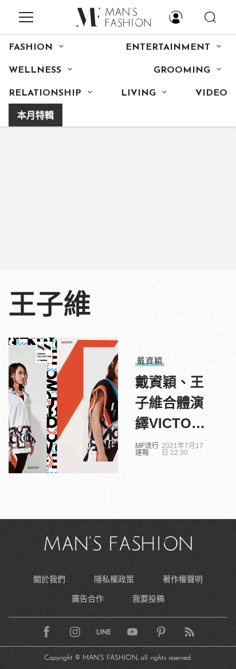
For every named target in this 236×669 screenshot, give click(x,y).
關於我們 (49, 579)
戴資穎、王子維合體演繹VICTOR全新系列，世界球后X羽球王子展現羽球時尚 (169, 404)
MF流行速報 (147, 449)
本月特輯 (35, 116)
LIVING (138, 93)
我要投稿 (148, 598)
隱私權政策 (114, 579)
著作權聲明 (183, 579)
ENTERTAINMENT (167, 47)
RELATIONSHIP (45, 93)
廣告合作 (88, 598)
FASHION (31, 47)
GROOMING (182, 70)
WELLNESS (35, 70)
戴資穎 (150, 360)
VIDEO (211, 93)
